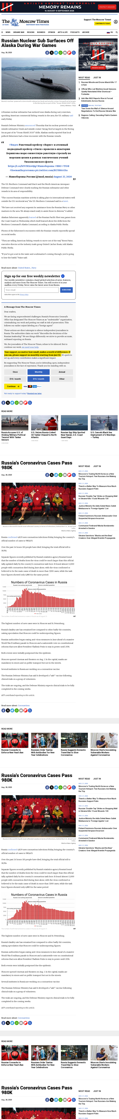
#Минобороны (45, 166)
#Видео (13, 144)
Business (41, 32)
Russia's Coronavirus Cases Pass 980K (36, 465)
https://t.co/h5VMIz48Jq (22, 166)
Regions (30, 32)
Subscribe (66, 290)
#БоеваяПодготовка (22, 170)
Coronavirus (24, 705)
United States (24, 268)
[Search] (117, 32)
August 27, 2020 (63, 176)
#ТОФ (65, 166)
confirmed (12, 537)
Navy (34, 268)
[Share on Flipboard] (69, 53)
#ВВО (58, 166)
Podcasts (74, 32)
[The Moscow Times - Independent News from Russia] (25, 22)
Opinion (51, 32)
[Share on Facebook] (47, 53)
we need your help (30, 347)
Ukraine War (18, 32)
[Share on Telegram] (56, 53)
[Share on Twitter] (52, 53)
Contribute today (102, 23)
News (8, 32)
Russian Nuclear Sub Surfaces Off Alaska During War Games (37, 43)
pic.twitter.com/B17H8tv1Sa (51, 170)
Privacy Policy (24, 294)
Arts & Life (63, 32)
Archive (85, 32)
